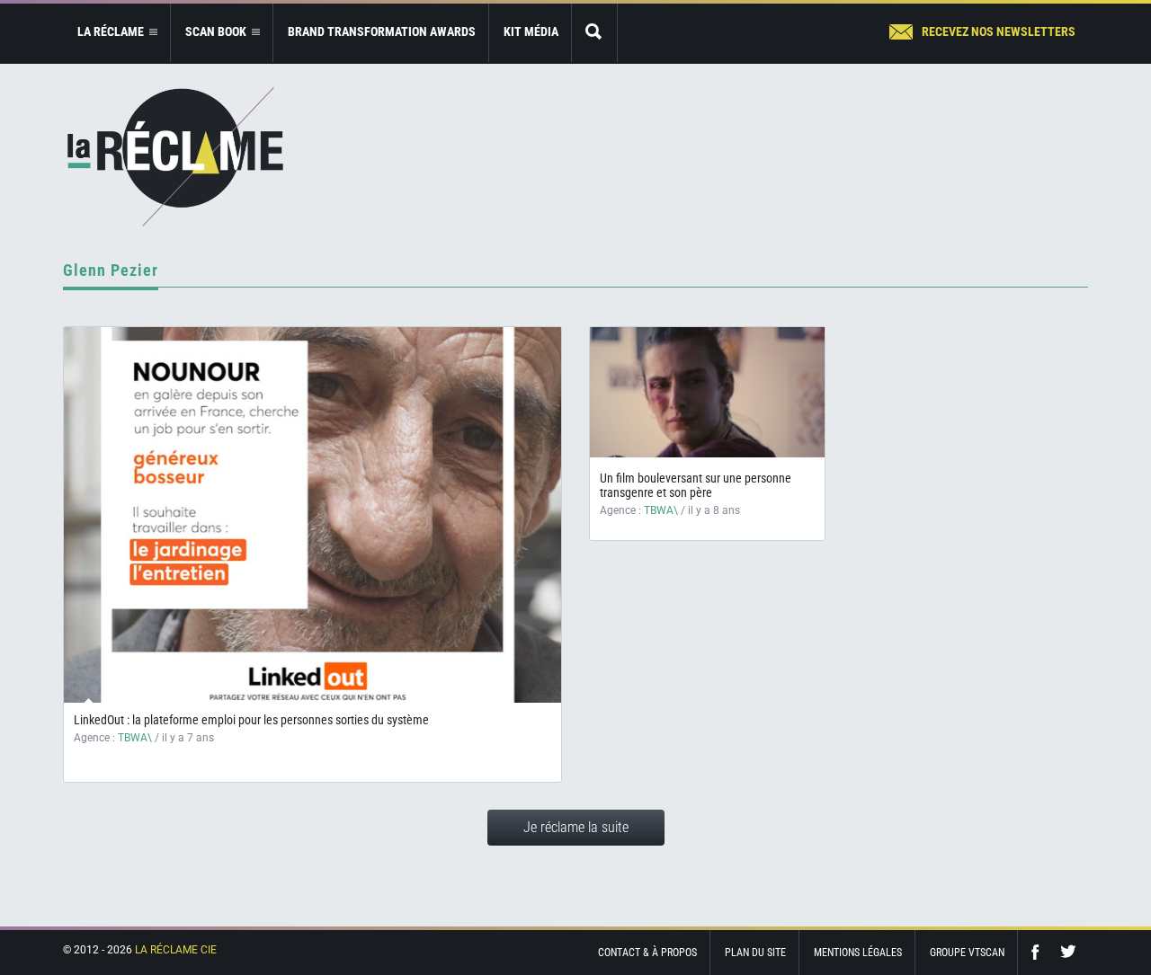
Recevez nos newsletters (998, 31)
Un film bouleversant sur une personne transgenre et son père (695, 485)
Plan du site (755, 952)
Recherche (594, 33)
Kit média (531, 31)
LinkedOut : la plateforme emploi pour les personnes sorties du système (251, 720)
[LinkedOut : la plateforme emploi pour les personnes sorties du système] (312, 515)
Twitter (1068, 952)
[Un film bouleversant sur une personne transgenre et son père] (707, 392)
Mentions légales (858, 952)
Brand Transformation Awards (382, 31)
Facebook (1039, 952)
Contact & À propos (647, 952)
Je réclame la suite (576, 827)
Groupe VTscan (967, 952)
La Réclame (175, 156)
